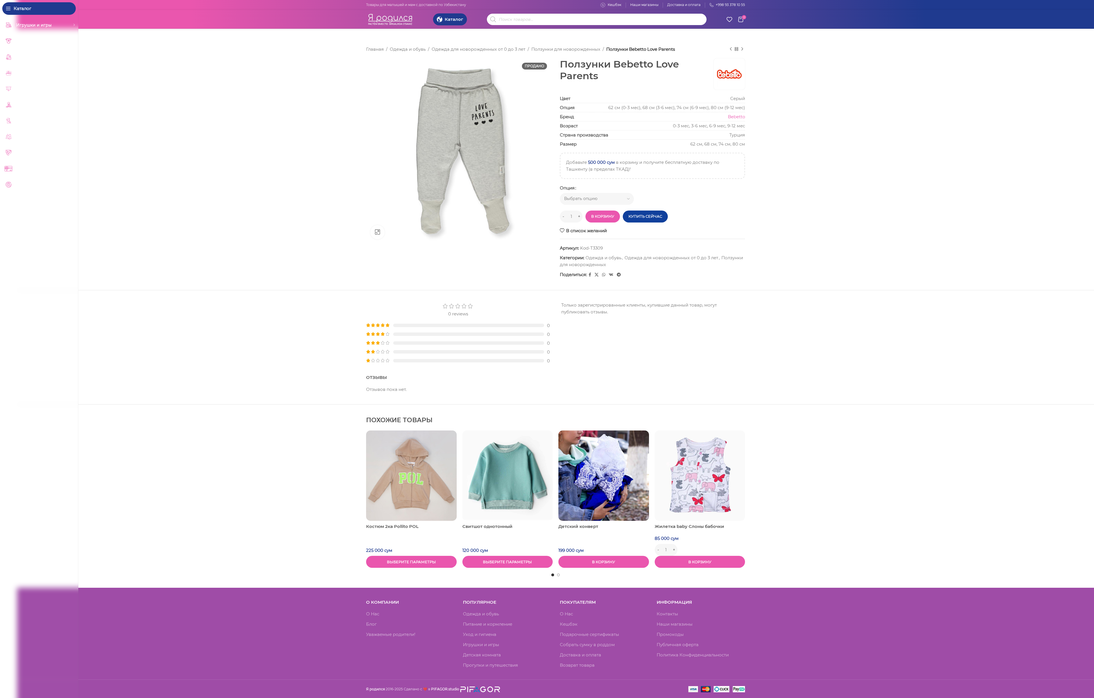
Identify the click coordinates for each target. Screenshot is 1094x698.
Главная (375, 49)
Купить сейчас (645, 216)
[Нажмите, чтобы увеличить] (377, 232)
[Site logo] (390, 18)
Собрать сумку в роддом (587, 644)
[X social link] (596, 275)
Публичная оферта (678, 644)
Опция (567, 188)
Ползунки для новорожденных (565, 49)
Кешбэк (568, 624)
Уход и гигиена (479, 634)
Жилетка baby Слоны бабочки (689, 526)
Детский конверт (578, 526)
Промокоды (670, 634)
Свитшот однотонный (487, 526)
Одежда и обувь (408, 49)
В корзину (602, 216)
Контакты (667, 614)
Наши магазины (675, 624)
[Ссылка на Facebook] (590, 275)
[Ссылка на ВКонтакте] (611, 275)
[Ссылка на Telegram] (618, 275)
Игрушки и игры (481, 644)
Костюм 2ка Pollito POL (392, 526)
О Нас (372, 614)
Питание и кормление (487, 624)
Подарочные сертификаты (589, 634)
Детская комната (482, 655)
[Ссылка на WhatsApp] (603, 275)
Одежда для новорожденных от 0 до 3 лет (478, 49)
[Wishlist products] (729, 19)
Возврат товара (577, 665)
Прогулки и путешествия (490, 665)
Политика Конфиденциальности (693, 655)
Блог (371, 624)
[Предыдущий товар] (731, 49)
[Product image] (411, 475)
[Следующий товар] (742, 49)
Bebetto (736, 116)
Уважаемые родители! (390, 634)
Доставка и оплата (580, 655)
